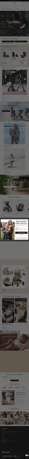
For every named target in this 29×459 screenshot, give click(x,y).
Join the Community (21, 232)
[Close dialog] (27, 220)
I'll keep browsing (21, 236)
